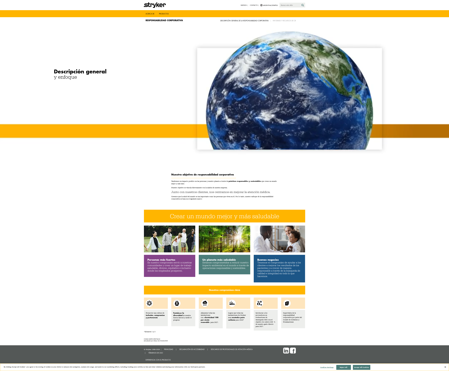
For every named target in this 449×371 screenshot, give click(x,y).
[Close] (445, 367)
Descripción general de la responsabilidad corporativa (244, 21)
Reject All (343, 367)
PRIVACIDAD (168, 349)
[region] (224, 367)
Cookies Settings (327, 367)
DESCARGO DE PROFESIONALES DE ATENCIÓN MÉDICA (232, 349)
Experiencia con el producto (158, 360)
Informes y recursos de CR (284, 21)
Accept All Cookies (361, 367)
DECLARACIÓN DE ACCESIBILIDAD (192, 349)
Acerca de (150, 14)
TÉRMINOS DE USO (155, 353)
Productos (164, 14)
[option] (224, 99)
